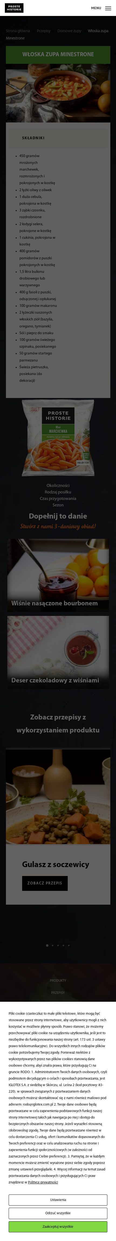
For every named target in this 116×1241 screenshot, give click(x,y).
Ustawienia (58, 1200)
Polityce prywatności (43, 1182)
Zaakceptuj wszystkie (58, 1227)
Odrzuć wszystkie (58, 1213)
